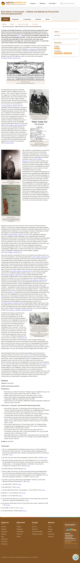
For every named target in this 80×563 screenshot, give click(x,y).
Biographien (20, 529)
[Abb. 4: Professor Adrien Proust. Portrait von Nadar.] (11, 164)
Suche (49, 526)
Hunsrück (3, 526)
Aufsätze (19, 526)
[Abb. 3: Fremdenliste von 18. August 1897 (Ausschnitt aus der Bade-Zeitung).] (39, 131)
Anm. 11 (14, 274)
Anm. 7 (17, 234)
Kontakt (50, 531)
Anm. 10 (21, 271)
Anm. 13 (13, 292)
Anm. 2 (28, 49)
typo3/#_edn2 (6, 58)
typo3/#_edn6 (32, 280)
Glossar (19, 536)
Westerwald (4, 544)
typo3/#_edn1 (34, 49)
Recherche (19, 534)
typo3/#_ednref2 (10, 143)
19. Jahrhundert (58, 53)
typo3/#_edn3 (35, 257)
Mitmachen (35, 529)
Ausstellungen (20, 531)
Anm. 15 (14, 310)
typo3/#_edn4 (15, 271)
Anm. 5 (13, 125)
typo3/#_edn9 (8, 310)
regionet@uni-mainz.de (71, 543)
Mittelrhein (3, 529)
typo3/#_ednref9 (28, 310)
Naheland (57, 48)
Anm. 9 (40, 257)
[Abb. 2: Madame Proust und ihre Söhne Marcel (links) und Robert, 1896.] (39, 102)
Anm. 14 (12, 303)
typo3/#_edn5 (8, 274)
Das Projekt (52, 3)
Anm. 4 (11, 105)
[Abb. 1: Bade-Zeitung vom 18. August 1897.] (25, 70)
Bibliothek (42, 3)
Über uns (34, 526)
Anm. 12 (38, 280)
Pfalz (2, 536)
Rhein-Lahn (4, 541)
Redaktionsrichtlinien (37, 534)
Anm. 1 (19, 35)
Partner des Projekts (37, 531)
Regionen (33, 3)
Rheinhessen (4, 539)
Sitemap (50, 529)
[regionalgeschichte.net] (13, 3)
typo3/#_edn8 (6, 303)
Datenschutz (51, 534)
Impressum (51, 536)
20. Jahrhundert (67, 53)
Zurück (11, 454)
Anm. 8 (13, 252)
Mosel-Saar (4, 531)
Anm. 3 (12, 58)
